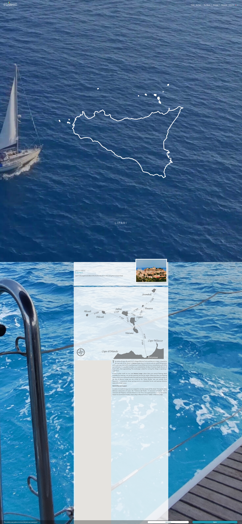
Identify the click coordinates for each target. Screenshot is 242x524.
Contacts (231, 5)
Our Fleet (198, 5)
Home (192, 5)
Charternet (224, 5)
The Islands (207, 5)
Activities (215, 5)
